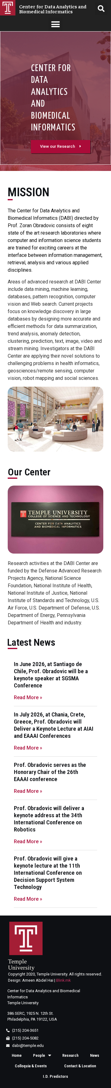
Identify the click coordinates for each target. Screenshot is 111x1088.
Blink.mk (63, 980)
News (94, 1055)
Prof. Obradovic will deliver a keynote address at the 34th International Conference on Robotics (49, 819)
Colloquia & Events (31, 1066)
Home (17, 1055)
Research (70, 1055)
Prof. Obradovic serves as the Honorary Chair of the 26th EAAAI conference (50, 772)
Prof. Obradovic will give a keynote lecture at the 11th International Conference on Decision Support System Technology (48, 872)
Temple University (21, 964)
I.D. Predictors (55, 1076)
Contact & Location (80, 1066)
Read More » (28, 697)
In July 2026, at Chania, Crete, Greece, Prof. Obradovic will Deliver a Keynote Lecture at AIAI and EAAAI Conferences (53, 725)
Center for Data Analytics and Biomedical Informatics (53, 8)
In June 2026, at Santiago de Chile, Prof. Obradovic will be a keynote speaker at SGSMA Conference (51, 675)
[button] (56, 24)
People (39, 1055)
